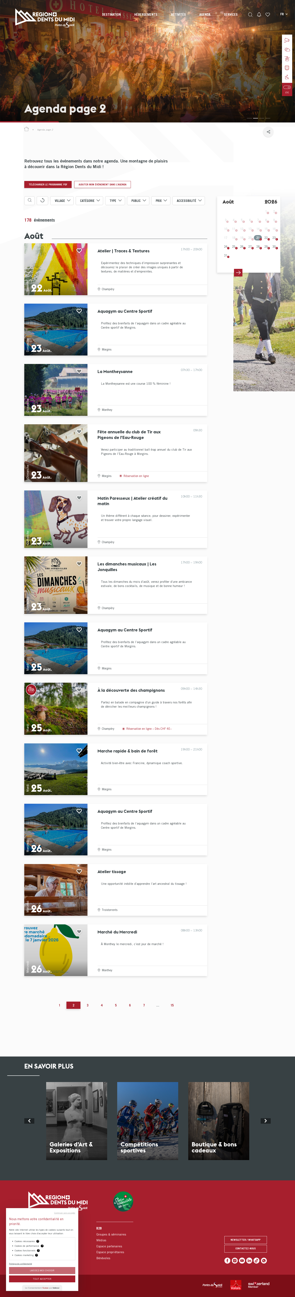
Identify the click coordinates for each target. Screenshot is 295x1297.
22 (266, 237)
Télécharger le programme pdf (48, 184)
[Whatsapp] (264, 1261)
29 (266, 246)
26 (241, 246)
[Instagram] (235, 1261)
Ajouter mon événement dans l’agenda (102, 184)
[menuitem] (111, 18)
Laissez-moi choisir (42, 1270)
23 (274, 237)
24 (225, 246)
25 (233, 246)
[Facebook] (227, 1261)
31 (225, 255)
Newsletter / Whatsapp (245, 1239)
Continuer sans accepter (64, 1213)
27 (249, 246)
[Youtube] (242, 1261)
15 (172, 1005)
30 (274, 246)
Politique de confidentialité (20, 1263)
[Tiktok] (256, 1261)
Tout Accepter (42, 1278)
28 (257, 246)
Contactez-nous (245, 1248)
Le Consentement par (42, 1288)
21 (257, 237)
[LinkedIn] (249, 1261)
